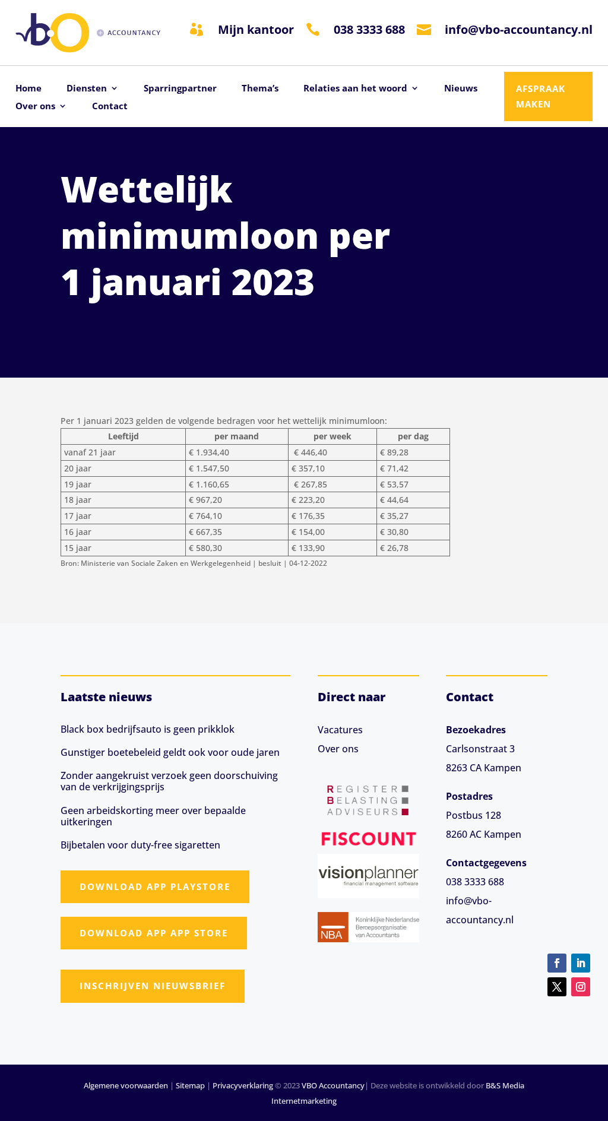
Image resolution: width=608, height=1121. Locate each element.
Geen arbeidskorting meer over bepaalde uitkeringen (153, 816)
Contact (110, 107)
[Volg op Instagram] (580, 986)
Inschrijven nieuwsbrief (153, 986)
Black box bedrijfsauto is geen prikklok (148, 729)
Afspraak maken (540, 96)
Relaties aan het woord (355, 89)
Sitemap (190, 1085)
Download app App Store (154, 933)
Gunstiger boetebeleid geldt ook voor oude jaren (170, 752)
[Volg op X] (556, 986)
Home (28, 89)
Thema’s (260, 89)
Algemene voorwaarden (126, 1085)
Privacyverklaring (243, 1085)
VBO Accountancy (333, 1085)
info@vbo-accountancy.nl (519, 29)
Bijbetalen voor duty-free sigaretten (140, 844)
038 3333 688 (369, 29)
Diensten (86, 89)
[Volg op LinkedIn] (580, 963)
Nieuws (460, 89)
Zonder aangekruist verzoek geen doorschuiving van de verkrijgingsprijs (169, 781)
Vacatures (340, 729)
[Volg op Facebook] (556, 963)
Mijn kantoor (256, 29)
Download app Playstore (155, 886)
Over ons (35, 107)
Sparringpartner (180, 89)
